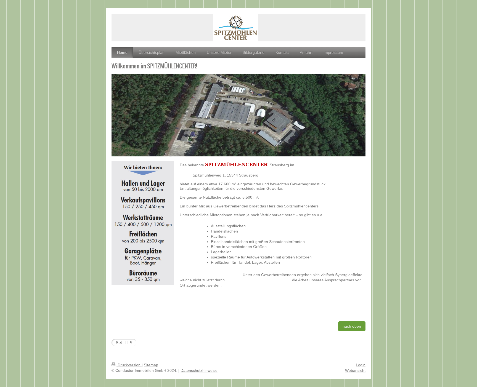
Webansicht (355, 370)
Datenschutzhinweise (199, 370)
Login (360, 365)
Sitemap (151, 365)
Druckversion (129, 365)
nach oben (352, 326)
